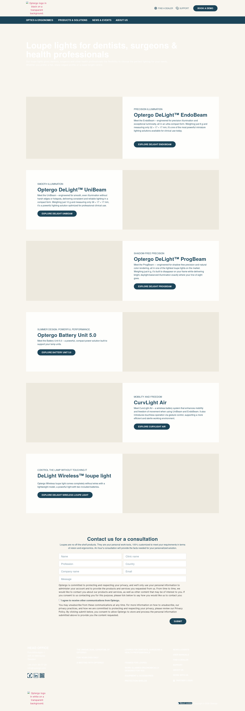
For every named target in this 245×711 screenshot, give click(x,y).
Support (177, 664)
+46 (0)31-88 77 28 (37, 664)
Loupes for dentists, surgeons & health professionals (143, 651)
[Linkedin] (36, 675)
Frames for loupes (136, 662)
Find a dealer (180, 659)
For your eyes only (87, 657)
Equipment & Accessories (139, 675)
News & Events (181, 649)
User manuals (181, 654)
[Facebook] (30, 675)
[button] (184, 703)
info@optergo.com (37, 668)
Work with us (180, 675)
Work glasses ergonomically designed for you (142, 669)
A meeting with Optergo (90, 662)
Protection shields (136, 680)
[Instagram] (42, 675)
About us (178, 670)
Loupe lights (132, 657)
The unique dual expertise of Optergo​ (93, 651)
